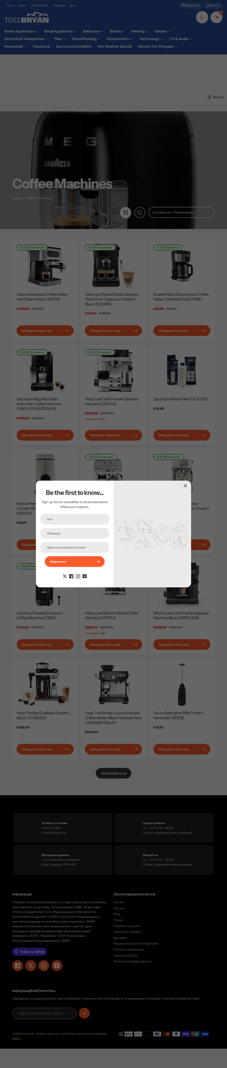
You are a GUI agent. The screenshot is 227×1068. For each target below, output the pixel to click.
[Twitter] (65, 576)
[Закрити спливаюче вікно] (185, 485)
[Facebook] (71, 576)
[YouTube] (84, 576)
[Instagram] (78, 576)
